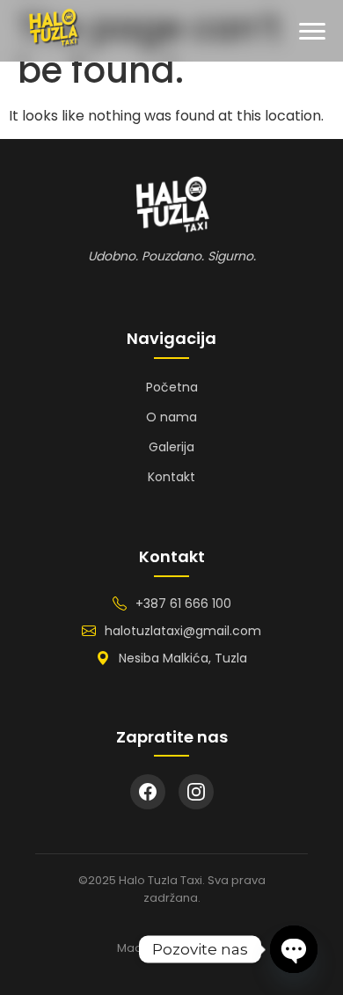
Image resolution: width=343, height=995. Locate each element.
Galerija (171, 447)
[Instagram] (196, 791)
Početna (172, 387)
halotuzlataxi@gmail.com (183, 631)
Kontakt (171, 477)
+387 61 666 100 (183, 603)
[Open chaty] (293, 949)
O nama (171, 417)
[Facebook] (147, 791)
